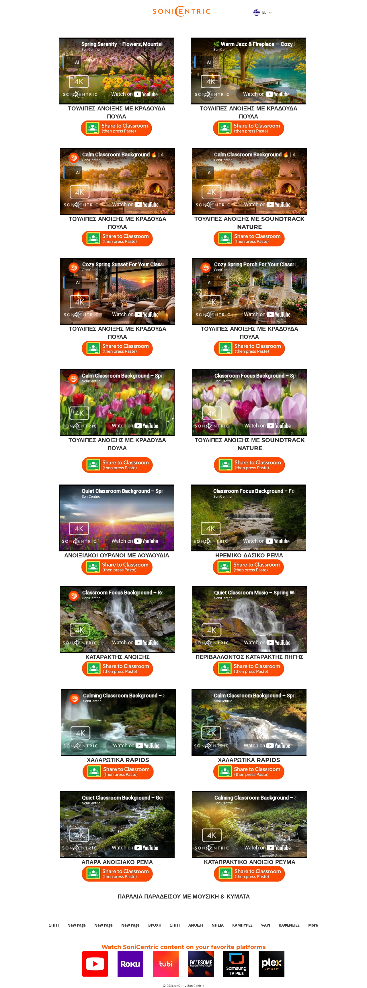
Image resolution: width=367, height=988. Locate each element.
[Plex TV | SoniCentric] (271, 964)
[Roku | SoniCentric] (130, 964)
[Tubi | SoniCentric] (166, 964)
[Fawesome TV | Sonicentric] (201, 964)
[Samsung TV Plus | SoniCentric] (236, 964)
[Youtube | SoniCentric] (95, 964)
